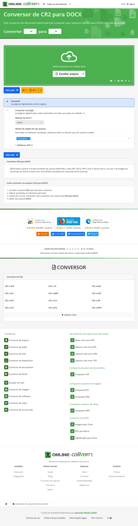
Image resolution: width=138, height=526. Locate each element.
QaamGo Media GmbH (86, 512)
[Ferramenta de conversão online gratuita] (23, 4)
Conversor (10, 333)
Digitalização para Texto (86, 438)
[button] (57, 4)
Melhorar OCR (24, 145)
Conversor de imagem (19, 389)
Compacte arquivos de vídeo (84, 404)
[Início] (6, 504)
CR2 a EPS (9, 300)
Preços (117, 472)
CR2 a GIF (96, 300)
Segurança (84, 485)
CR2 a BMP (53, 293)
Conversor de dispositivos (21, 360)
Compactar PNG (82, 396)
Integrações (18, 476)
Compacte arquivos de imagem (85, 383)
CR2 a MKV (97, 307)
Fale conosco (97, 518)
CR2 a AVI (9, 293)
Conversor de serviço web (21, 409)
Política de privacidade (54, 518)
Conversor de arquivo (19, 340)
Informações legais (78, 518)
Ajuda (50, 472)
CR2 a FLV (52, 300)
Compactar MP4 (82, 410)
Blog (50, 476)
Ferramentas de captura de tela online (89, 333)
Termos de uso (33, 518)
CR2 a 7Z (52, 286)
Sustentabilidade (84, 480)
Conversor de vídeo (18, 403)
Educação (18, 472)
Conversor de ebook (18, 374)
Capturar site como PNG (86, 353)
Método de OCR (22, 118)
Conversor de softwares (20, 396)
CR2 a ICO (9, 307)
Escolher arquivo (69, 74)
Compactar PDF (82, 374)
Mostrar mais (70, 315)
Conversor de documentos (21, 367)
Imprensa (50, 485)
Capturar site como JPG (85, 347)
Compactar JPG (82, 390)
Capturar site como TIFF (86, 360)
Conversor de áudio (18, 347)
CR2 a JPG (52, 307)
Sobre (84, 472)
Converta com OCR (79, 418)
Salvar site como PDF (84, 340)
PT (108, 518)
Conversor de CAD (17, 353)
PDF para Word (82, 431)
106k (59, 234)
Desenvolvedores (117, 476)
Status (50, 489)
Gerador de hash (16, 382)
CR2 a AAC (96, 286)
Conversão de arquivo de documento (31, 504)
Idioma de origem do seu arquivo (30, 128)
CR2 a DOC (96, 293)
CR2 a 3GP (9, 286)
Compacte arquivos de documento (87, 367)
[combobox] (73, 139)
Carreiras (84, 476)
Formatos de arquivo (50, 480)
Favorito (44, 234)
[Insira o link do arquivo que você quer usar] (115, 80)
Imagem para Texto (84, 424)
